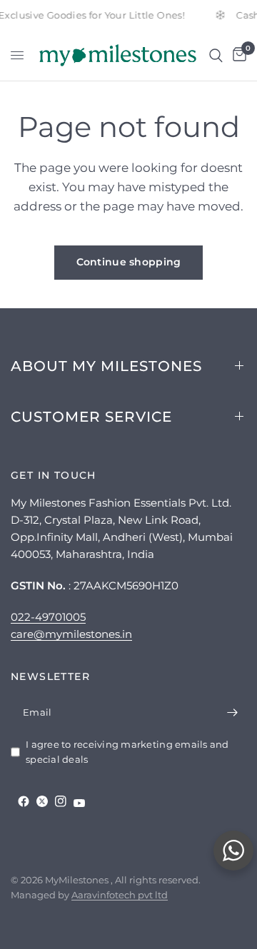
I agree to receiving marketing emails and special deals (127, 752)
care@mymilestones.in (71, 634)
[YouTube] (79, 803)
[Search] (216, 55)
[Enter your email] (232, 713)
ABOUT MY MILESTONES (106, 366)
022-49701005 (48, 617)
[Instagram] (60, 801)
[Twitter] (42, 801)
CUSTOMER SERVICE (91, 416)
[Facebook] (23, 801)
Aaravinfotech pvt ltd (119, 894)
